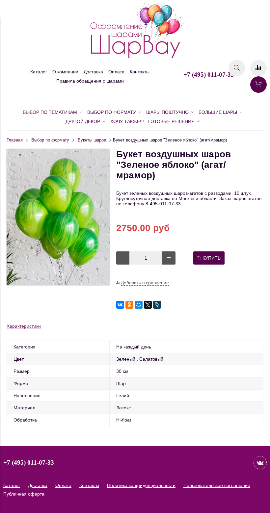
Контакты (139, 71)
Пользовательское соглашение (216, 485)
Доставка (93, 71)
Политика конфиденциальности (141, 485)
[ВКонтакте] (120, 305)
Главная (15, 140)
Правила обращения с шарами (90, 81)
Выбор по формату (50, 140)
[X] (148, 305)
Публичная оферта (23, 494)
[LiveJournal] (157, 305)
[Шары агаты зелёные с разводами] (58, 283)
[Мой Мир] (139, 305)
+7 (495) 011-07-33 (208, 74)
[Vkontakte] (260, 462)
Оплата (116, 71)
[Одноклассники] (129, 305)
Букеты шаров (92, 140)
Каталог (38, 71)
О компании (65, 71)
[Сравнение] (258, 68)
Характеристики (24, 326)
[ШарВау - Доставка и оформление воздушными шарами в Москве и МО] (135, 57)
